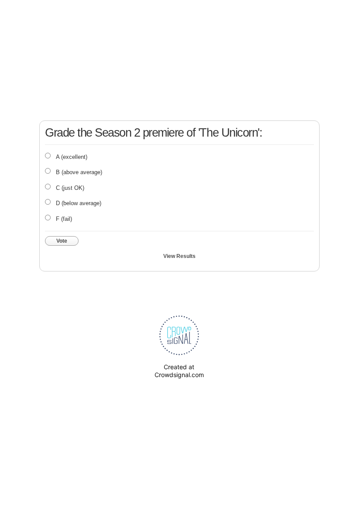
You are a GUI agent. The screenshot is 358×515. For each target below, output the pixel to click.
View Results (179, 256)
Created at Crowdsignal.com (179, 370)
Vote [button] (61, 241)
